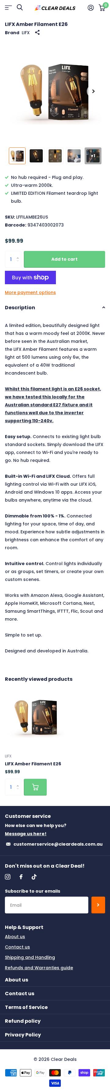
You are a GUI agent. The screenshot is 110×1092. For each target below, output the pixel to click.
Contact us (17, 947)
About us (15, 937)
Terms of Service (26, 1007)
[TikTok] (34, 877)
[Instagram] (7, 877)
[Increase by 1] (19, 253)
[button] (93, 91)
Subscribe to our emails (32, 891)
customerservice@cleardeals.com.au (58, 844)
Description (20, 307)
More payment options (30, 292)
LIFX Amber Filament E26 (33, 764)
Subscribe (98, 905)
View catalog (8, 7)
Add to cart (64, 259)
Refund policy (23, 1021)
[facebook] (21, 876)
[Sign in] (91, 7)
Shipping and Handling (30, 957)
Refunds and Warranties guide (39, 968)
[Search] (20, 7)
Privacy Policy (23, 1034)
